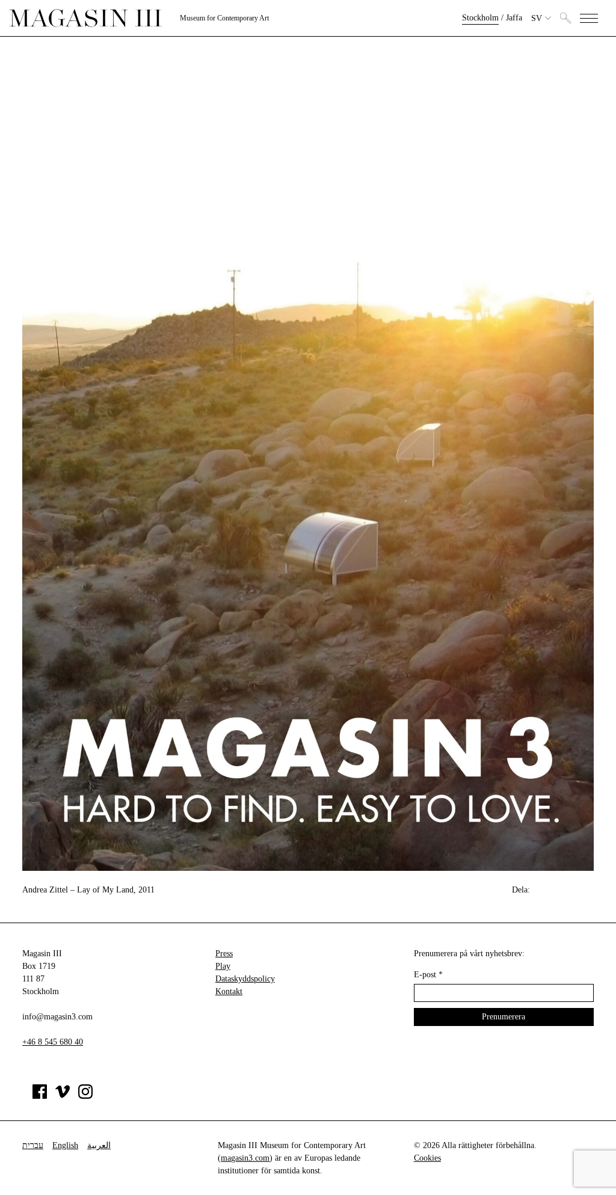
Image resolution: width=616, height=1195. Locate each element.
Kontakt (228, 991)
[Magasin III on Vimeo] (62, 1096)
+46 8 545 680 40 (52, 1041)
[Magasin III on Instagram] (85, 1096)
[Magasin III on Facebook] (39, 1096)
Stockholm (480, 17)
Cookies (427, 1158)
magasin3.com (245, 1158)
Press (224, 953)
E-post (428, 974)
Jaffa (514, 17)
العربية (99, 1145)
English (65, 1145)
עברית (32, 1145)
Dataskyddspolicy (245, 978)
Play (222, 966)
